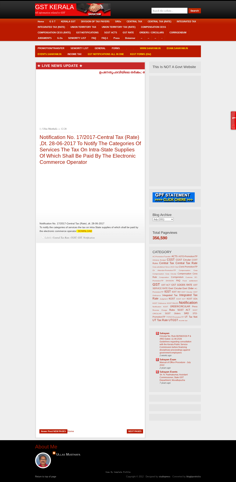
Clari (176, 267)
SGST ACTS (110, 32)
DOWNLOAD (84, 231)
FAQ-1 (105, 38)
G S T (52, 21)
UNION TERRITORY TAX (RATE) (118, 27)
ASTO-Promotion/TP (187, 256)
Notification (89, 237)
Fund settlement (190, 281)
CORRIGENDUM (177, 32)
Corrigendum (177, 277)
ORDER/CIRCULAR (180, 306)
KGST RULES (172, 303)
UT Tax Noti (191, 317)
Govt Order (188, 288)
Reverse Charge (160, 310)
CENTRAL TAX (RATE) (159, 21)
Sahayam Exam (168, 359)
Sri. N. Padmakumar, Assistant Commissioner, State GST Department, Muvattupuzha (174, 377)
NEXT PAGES (134, 431)
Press (117, 38)
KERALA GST (68, 21)
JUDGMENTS (45, 38)
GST (80, 237)
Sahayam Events (168, 372)
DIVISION (170, 281)
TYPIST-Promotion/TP (175, 317)
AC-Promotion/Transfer (162, 257)
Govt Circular (175, 288)
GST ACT (165, 285)
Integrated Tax (170, 295)
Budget (163, 260)
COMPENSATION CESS (153, 27)
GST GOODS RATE (181, 285)
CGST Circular (183, 260)
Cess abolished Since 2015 (163, 267)
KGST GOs (192, 299)
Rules (172, 310)
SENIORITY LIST (77, 38)
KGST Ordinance (159, 303)
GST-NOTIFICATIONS (87, 32)
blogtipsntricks (193, 476)
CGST (73, 237)
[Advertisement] (90, 99)
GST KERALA (54, 7)
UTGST (173, 320)
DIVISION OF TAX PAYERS (95, 21)
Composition (164, 277)
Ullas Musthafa (68, 454)
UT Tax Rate (160, 320)
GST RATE (128, 32)
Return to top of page (45, 476)
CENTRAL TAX (134, 21)
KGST (172, 298)
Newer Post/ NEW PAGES (53, 431)
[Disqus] (90, 291)
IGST (167, 291)
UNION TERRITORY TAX (83, 27)
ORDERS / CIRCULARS (151, 32)
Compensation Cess (188, 270)
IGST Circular (186, 292)
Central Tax (166, 263)
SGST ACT (183, 310)
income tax (183, 320)
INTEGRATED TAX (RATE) (51, 27)
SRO (186, 313)
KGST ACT (181, 299)
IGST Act (176, 292)
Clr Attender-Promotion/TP (164, 270)
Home (41, 21)
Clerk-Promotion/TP (188, 267)
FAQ (94, 38)
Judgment (164, 299)
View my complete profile (118, 472)
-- (141, 38)
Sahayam (164, 333)
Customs (189, 277)
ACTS (175, 256)
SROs (118, 21)
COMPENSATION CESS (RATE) (54, 32)
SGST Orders (173, 313)
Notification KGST (160, 307)
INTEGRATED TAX (186, 21)
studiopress (164, 476)
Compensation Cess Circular (164, 274)
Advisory (156, 260)
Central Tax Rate (61, 237)
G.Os (60, 38)
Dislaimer (130, 38)
